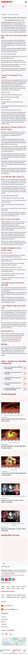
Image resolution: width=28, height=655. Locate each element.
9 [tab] (18, 563)
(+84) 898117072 (8, 605)
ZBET (23, 588)
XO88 (18, 586)
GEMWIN (8, 597)
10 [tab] (20, 563)
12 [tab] (24, 563)
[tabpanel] (14, 549)
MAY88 (23, 586)
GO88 (2, 595)
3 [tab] (7, 563)
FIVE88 (8, 588)
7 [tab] (15, 563)
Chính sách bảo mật (17, 651)
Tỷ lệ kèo (3, 617)
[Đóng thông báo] (25, 6)
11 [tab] (22, 563)
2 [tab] (5, 563)
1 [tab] (4, 563)
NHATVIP (13, 597)
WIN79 (18, 597)
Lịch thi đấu (4, 619)
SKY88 (13, 588)
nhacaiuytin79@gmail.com (11, 609)
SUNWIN (8, 595)
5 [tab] (11, 563)
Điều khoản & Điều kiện (5, 651)
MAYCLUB (24, 598)
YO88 (2, 597)
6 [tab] (13, 563)
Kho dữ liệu (4, 626)
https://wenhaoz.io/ (6, 81)
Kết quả (3, 621)
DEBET (18, 588)
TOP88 (23, 595)
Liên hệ (25, 651)
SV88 (7, 586)
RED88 (13, 586)
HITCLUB (13, 595)
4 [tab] (9, 563)
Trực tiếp (3, 624)
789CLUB (19, 595)
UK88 (2, 586)
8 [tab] (17, 563)
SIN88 (3, 588)
